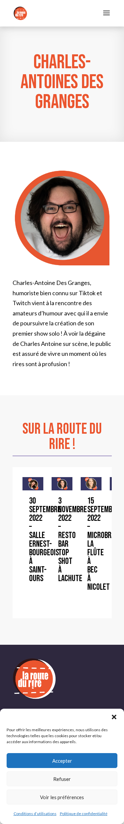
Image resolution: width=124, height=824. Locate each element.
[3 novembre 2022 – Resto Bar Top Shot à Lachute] (62, 483)
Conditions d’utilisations (35, 813)
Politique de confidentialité (83, 813)
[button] (114, 717)
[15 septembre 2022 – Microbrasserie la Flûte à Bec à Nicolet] (91, 483)
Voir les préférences (62, 797)
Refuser (62, 779)
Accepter (62, 761)
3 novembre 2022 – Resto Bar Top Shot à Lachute (72, 540)
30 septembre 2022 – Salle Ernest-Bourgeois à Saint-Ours (45, 540)
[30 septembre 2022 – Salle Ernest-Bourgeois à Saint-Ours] (32, 483)
